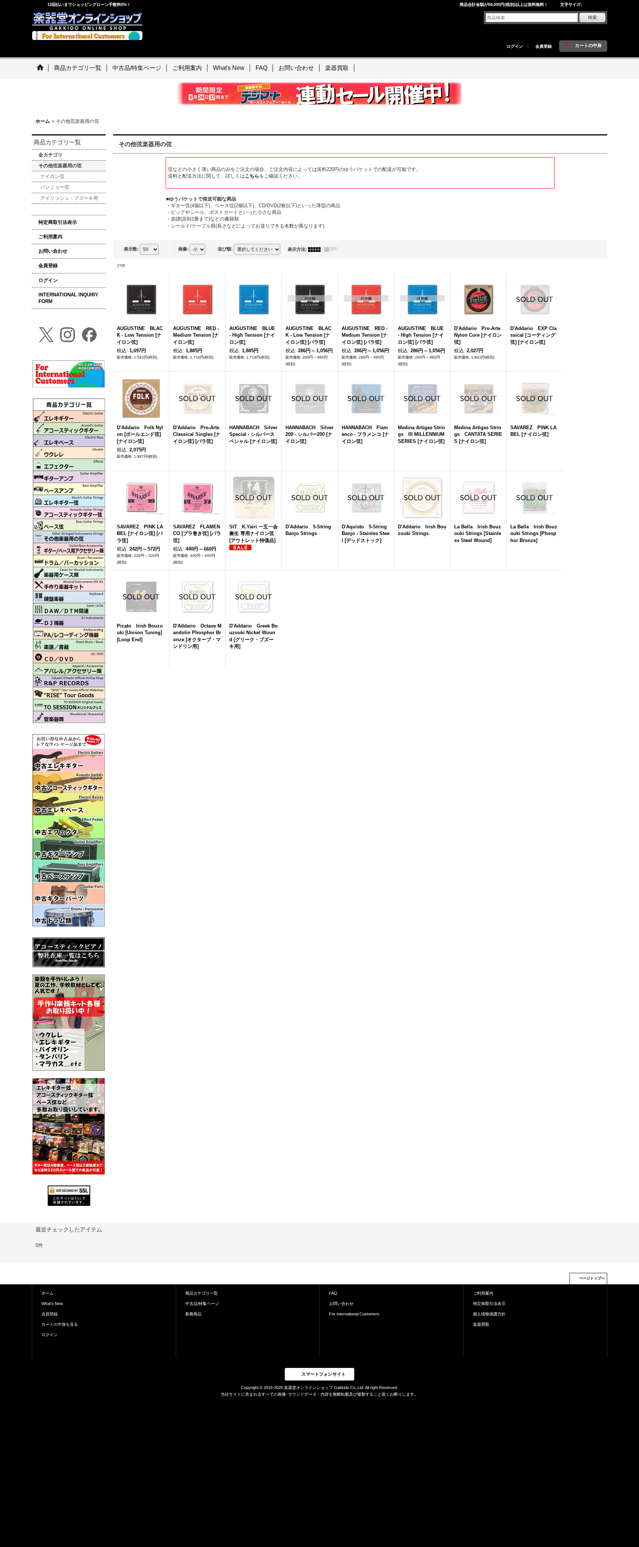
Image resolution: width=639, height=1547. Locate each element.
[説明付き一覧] (332, 249)
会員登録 (543, 46)
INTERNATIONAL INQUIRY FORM (68, 298)
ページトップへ (592, 1278)
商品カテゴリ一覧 (201, 1293)
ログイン (515, 46)
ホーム (47, 1293)
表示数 (131, 249)
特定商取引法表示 (57, 222)
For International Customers (354, 1314)
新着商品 (193, 1314)
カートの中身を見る (59, 1324)
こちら (252, 176)
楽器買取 (481, 1324)
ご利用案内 (50, 236)
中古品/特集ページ (202, 1303)
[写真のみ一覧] (316, 249)
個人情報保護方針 (489, 1314)
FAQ (333, 1293)
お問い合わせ (52, 251)
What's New (52, 1303)
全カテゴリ (50, 155)
